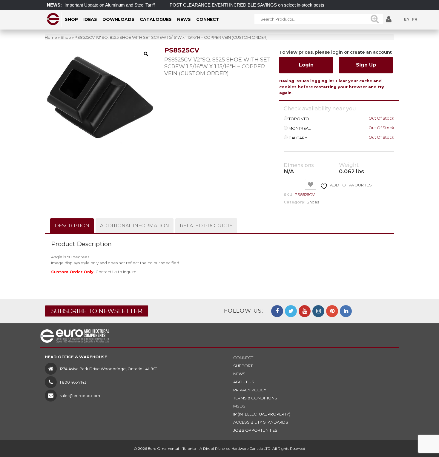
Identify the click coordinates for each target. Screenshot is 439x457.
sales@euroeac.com (80, 395)
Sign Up (366, 65)
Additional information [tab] (134, 226)
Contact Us (106, 271)
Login (306, 65)
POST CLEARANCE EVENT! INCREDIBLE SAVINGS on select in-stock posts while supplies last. (260, 4)
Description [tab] (72, 226)
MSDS (239, 406)
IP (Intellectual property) (261, 414)
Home (51, 37)
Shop (66, 37)
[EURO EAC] (53, 19)
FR (414, 19)
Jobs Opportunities (255, 430)
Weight (349, 165)
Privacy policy (249, 389)
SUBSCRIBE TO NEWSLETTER (96, 311)
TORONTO (298, 119)
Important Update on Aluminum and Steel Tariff (104, 4)
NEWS (239, 373)
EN (406, 19)
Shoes (313, 202)
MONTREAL (299, 128)
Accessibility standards (260, 422)
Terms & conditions (255, 398)
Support (243, 365)
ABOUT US (243, 381)
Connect (243, 357)
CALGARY (297, 138)
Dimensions (299, 165)
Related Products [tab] (206, 226)
